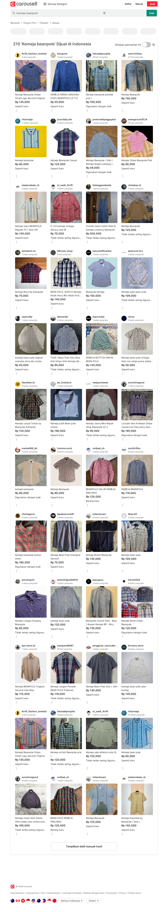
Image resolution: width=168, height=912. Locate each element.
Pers (43, 893)
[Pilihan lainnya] (16, 110)
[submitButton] (152, 13)
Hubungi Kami (32, 893)
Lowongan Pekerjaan (72, 893)
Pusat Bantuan (17, 893)
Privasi (122, 893)
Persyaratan (111, 893)
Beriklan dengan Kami (94, 893)
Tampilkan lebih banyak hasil (84, 846)
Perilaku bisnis (134, 893)
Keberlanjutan (53, 893)
